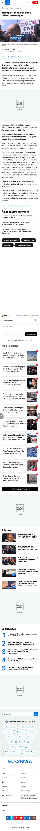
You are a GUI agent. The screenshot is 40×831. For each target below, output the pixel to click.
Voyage (4, 786)
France (8, 732)
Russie (32, 732)
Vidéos (4, 791)
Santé (23, 782)
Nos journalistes (7, 795)
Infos (6, 8)
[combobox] (20, 714)
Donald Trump (29, 240)
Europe (4, 773)
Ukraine (10, 737)
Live (35, 2)
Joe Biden (7, 245)
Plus (3, 810)
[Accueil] (2, 8)
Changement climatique (20, 747)
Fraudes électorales (24, 245)
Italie (11, 742)
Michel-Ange (30, 752)
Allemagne (20, 732)
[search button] (36, 714)
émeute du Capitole (11, 240)
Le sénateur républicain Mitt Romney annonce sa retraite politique (17, 216)
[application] (20, 31)
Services (4, 805)
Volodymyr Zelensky (12, 752)
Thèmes (4, 769)
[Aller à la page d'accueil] (7, 2)
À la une (6, 530)
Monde (12, 8)
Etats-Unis (19, 8)
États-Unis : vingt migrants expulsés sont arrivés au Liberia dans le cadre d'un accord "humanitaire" (16, 231)
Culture (23, 786)
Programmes (25, 791)
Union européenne (25, 737)
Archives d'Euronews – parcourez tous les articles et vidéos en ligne (29, 797)
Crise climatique (24, 742)
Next (3, 782)
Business (4, 778)
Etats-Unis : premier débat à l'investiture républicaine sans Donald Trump (15, 223)
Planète (23, 778)
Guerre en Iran (11, 727)
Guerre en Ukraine (28, 727)
